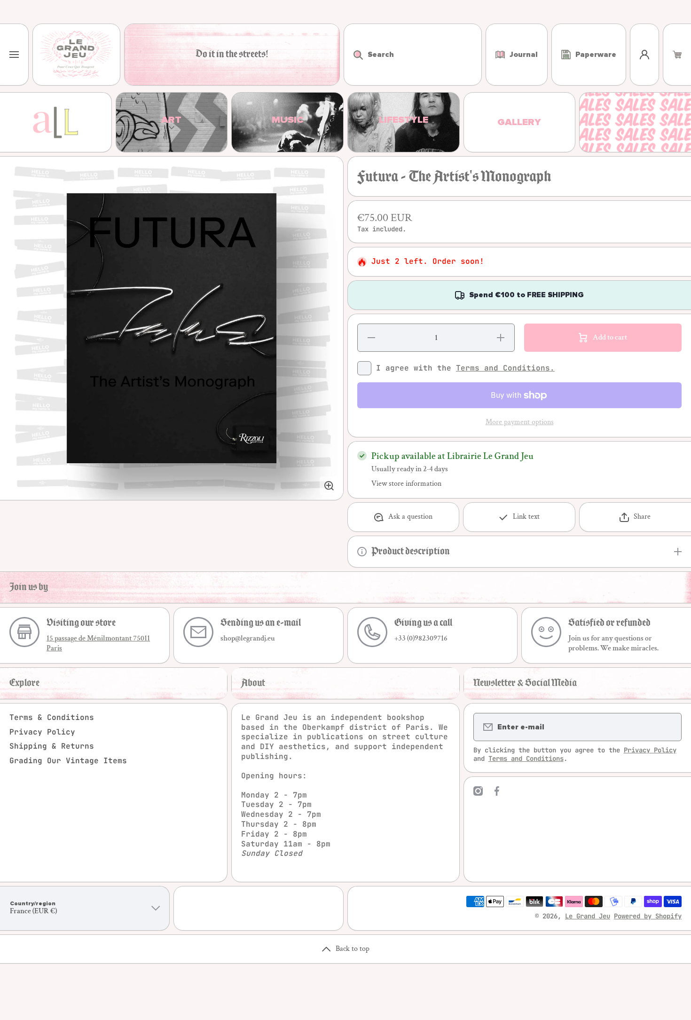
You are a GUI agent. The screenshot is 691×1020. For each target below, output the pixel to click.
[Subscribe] (668, 727)
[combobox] (413, 55)
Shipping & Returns (51, 746)
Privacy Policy (42, 732)
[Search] (353, 55)
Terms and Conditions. (505, 368)
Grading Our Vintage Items (68, 761)
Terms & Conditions (51, 717)
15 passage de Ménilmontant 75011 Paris (98, 643)
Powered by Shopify (648, 916)
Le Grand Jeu (587, 916)
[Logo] (76, 55)
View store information (406, 484)
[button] (677, 54)
